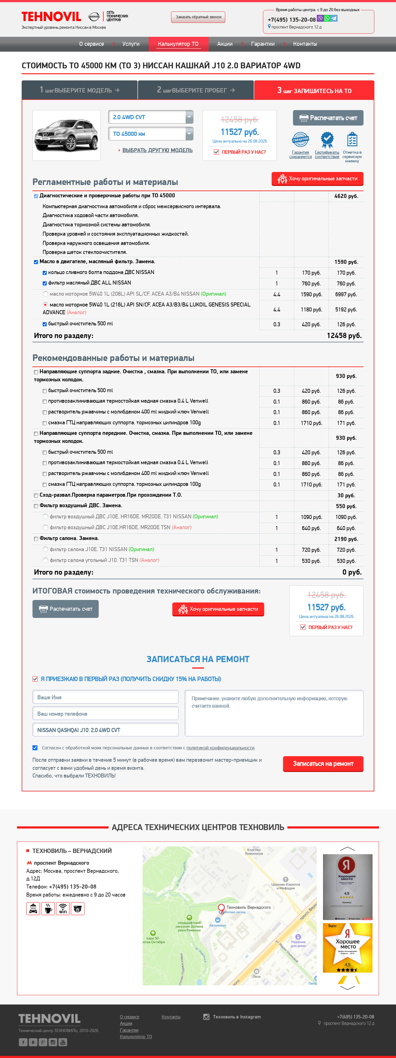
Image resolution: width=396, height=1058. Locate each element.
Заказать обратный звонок (199, 17)
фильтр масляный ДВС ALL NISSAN (89, 282)
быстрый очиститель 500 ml (80, 323)
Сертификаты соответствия (327, 154)
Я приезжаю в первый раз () (131, 679)
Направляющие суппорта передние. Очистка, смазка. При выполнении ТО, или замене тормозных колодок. (143, 437)
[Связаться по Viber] (320, 18)
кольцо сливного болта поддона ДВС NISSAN (101, 272)
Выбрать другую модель (158, 150)
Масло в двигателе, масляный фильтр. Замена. (97, 261)
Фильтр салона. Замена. (69, 538)
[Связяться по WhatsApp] (327, 18)
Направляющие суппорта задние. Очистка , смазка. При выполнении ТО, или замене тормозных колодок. (141, 375)
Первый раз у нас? (244, 152)
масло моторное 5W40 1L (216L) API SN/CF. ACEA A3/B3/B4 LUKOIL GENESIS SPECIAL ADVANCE (147, 308)
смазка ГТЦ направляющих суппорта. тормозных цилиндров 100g (124, 422)
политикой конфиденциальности (220, 748)
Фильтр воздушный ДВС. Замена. (81, 505)
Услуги (131, 44)
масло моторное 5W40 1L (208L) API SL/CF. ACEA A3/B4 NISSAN (138, 293)
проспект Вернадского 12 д (297, 27)
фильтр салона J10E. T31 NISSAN (102, 549)
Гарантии (263, 44)
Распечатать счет (333, 118)
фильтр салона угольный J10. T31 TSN (104, 560)
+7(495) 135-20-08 (292, 20)
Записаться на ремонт (323, 764)
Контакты (305, 44)
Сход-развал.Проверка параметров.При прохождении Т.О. (111, 495)
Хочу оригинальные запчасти (323, 178)
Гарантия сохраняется (300, 154)
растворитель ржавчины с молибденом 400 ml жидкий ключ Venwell (128, 411)
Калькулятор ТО (178, 44)
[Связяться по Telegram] (333, 18)
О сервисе (91, 44)
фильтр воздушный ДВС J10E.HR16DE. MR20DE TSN (121, 527)
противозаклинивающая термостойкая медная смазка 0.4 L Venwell (128, 400)
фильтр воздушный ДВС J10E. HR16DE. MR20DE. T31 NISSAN (134, 516)
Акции (225, 44)
